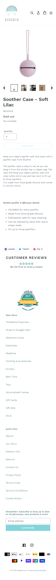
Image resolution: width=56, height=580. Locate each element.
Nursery (10, 369)
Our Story (11, 443)
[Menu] (51, 12)
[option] (14, 88)
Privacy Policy (13, 475)
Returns (10, 459)
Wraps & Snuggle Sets (18, 330)
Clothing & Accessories (18, 361)
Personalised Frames (17, 392)
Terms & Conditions (16, 490)
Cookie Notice (13, 498)
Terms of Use (13, 482)
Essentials (11, 345)
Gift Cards (11, 400)
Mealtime (11, 353)
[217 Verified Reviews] (28, 312)
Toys (8, 384)
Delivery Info (13, 451)
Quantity (8, 131)
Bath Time (11, 376)
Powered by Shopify (37, 570)
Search (9, 436)
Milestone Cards (15, 337)
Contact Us (12, 467)
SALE (9, 415)
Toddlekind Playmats (17, 322)
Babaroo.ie (22, 570)
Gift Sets (10, 408)
